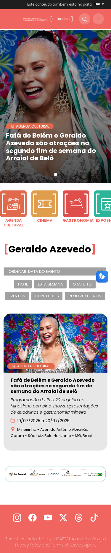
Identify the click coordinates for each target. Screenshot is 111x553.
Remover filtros (85, 295)
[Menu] (98, 19)
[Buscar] (84, 19)
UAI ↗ (99, 4)
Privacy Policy (28, 545)
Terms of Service (67, 545)
